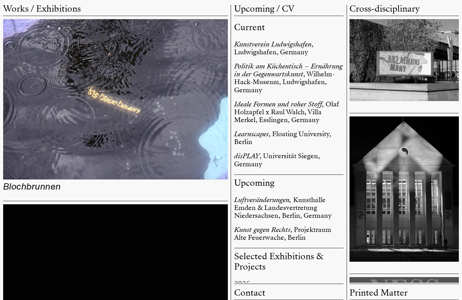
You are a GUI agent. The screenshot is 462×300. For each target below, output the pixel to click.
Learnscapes (251, 134)
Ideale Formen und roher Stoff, (279, 104)
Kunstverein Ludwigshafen (272, 44)
